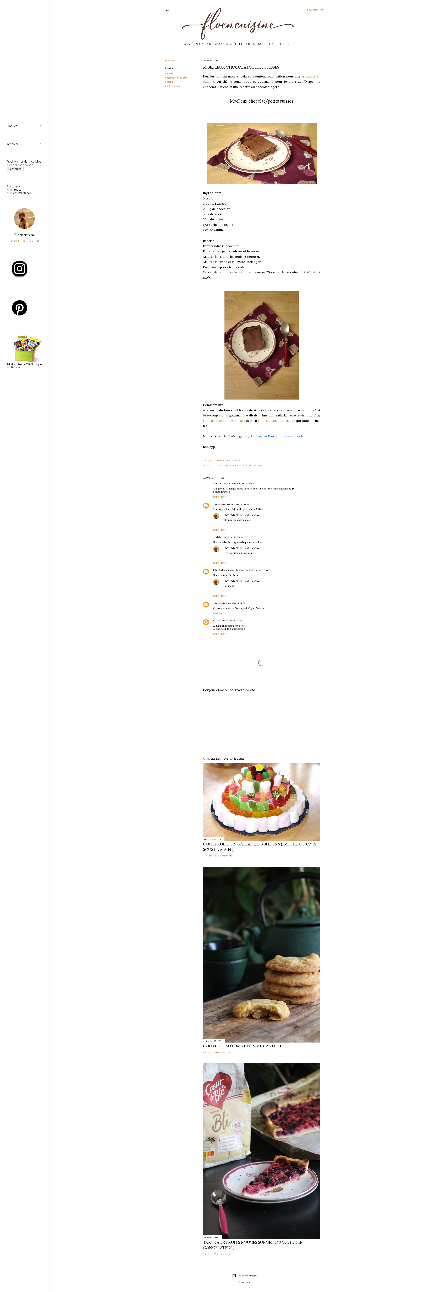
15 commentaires (222, 1254)
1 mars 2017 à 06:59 (249, 548)
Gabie (216, 620)
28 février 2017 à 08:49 (242, 483)
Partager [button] (170, 60)
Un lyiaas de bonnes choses (224, 421)
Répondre (219, 497)
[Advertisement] (261, 724)
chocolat (169, 73)
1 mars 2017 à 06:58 (249, 515)
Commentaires (21, 192)
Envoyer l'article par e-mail (227, 460)
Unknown (219, 504)
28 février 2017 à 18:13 (259, 570)
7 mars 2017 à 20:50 (232, 620)
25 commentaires (223, 855)
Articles (16, 189)
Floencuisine (231, 514)
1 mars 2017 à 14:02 (235, 603)
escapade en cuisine (176, 77)
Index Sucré (204, 44)
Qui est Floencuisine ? (273, 44)
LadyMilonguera (223, 537)
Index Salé (185, 44)
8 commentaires (222, 1052)
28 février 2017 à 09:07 (245, 537)
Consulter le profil (24, 241)
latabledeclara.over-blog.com (230, 570)
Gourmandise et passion (276, 421)
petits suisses (172, 86)
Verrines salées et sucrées (234, 44)
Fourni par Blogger (247, 1275)
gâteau (169, 81)
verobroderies (221, 483)
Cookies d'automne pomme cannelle (243, 1046)
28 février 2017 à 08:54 (237, 504)
